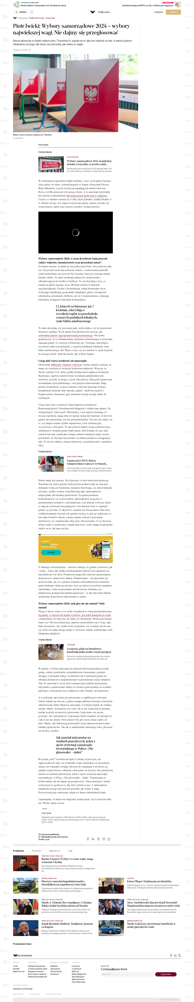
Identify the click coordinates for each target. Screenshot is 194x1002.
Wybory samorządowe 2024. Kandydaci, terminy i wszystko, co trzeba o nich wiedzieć (89, 163)
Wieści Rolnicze (78, 979)
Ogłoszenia (55, 969)
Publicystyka (104, 12)
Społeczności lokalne (75, 456)
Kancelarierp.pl (78, 977)
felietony (130, 878)
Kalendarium (34, 994)
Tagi (70, 851)
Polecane (36, 851)
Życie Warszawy (78, 982)
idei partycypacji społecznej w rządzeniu (87, 195)
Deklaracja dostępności (37, 977)
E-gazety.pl (76, 969)
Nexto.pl (75, 971)
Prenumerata (56, 971)
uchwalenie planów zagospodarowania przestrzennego (65, 335)
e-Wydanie (158, 12)
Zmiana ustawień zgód (37, 969)
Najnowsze (54, 851)
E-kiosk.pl (76, 966)
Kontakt (16, 969)
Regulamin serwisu (36, 971)
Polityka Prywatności (36, 966)
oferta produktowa (54, 994)
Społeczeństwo (72, 157)
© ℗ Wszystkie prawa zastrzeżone (53, 837)
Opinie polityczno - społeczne (42, 18)
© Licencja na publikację (49, 834)
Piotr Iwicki (43, 145)
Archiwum (54, 974)
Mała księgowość (79, 974)
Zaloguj (173, 12)
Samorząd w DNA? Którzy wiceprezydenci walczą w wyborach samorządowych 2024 (86, 462)
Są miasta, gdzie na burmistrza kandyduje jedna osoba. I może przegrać (89, 650)
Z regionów (71, 645)
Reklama (54, 966)
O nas (15, 966)
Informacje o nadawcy (37, 974)
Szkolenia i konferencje (22, 989)
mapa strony (18, 994)
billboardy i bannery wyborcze (66, 364)
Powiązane (18, 851)
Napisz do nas (19, 971)
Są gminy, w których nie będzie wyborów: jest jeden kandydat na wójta (74, 615)
